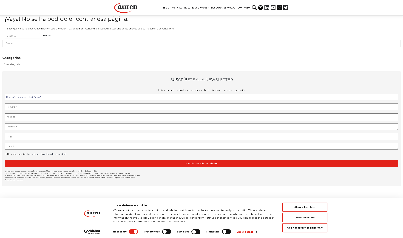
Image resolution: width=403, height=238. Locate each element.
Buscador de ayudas (223, 8)
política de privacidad (54, 154)
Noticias (177, 8)
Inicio (166, 8)
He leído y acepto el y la (36, 154)
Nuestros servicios (195, 8)
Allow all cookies (304, 207)
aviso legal (33, 154)
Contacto (244, 8)
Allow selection (305, 217)
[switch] (166, 231)
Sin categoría (12, 64)
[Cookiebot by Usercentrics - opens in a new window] (92, 231)
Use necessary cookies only (305, 227)
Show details (245, 231)
